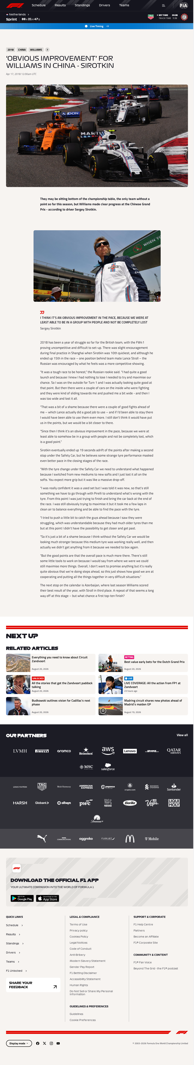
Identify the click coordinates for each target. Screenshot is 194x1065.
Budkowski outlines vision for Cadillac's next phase (61, 702)
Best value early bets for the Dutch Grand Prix (150, 662)
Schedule (39, 5)
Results (60, 5)
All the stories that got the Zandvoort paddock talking (56, 684)
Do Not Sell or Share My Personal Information (90, 992)
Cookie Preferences (82, 1019)
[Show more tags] (47, 49)
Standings (82, 5)
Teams (124, 5)
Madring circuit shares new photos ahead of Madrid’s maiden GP (152, 702)
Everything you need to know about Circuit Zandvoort (60, 658)
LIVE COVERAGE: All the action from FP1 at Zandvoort (151, 684)
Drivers (104, 5)
